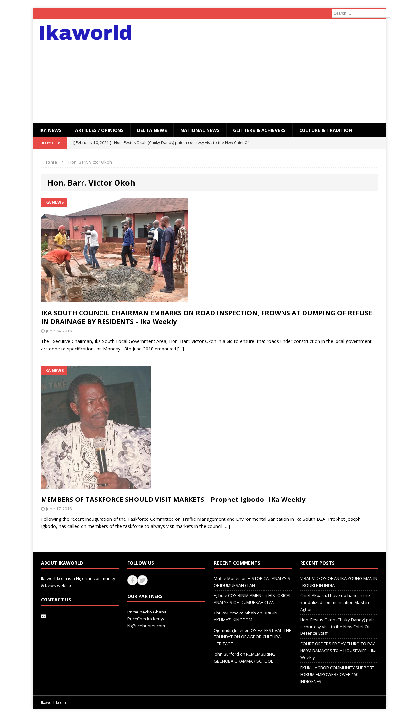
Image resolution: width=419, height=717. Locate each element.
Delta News (152, 130)
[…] (180, 349)
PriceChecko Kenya (146, 619)
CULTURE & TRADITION (325, 130)
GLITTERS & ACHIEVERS (259, 130)
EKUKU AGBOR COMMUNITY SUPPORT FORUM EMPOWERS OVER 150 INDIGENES (337, 674)
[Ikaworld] (89, 33)
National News (200, 130)
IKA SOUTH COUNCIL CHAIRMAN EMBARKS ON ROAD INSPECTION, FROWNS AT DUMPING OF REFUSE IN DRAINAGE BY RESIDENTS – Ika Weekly (206, 317)
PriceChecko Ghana (147, 612)
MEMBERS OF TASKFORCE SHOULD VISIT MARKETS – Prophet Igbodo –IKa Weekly (173, 499)
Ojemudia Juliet (229, 630)
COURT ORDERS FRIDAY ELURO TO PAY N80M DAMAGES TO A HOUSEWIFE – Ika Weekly (338, 650)
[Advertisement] (267, 71)
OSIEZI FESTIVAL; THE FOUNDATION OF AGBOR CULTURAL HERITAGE (252, 637)
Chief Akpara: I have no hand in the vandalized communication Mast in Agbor (335, 602)
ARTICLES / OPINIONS (99, 130)
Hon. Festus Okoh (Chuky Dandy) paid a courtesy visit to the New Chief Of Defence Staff (337, 626)
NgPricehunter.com (146, 626)
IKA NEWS (50, 130)
